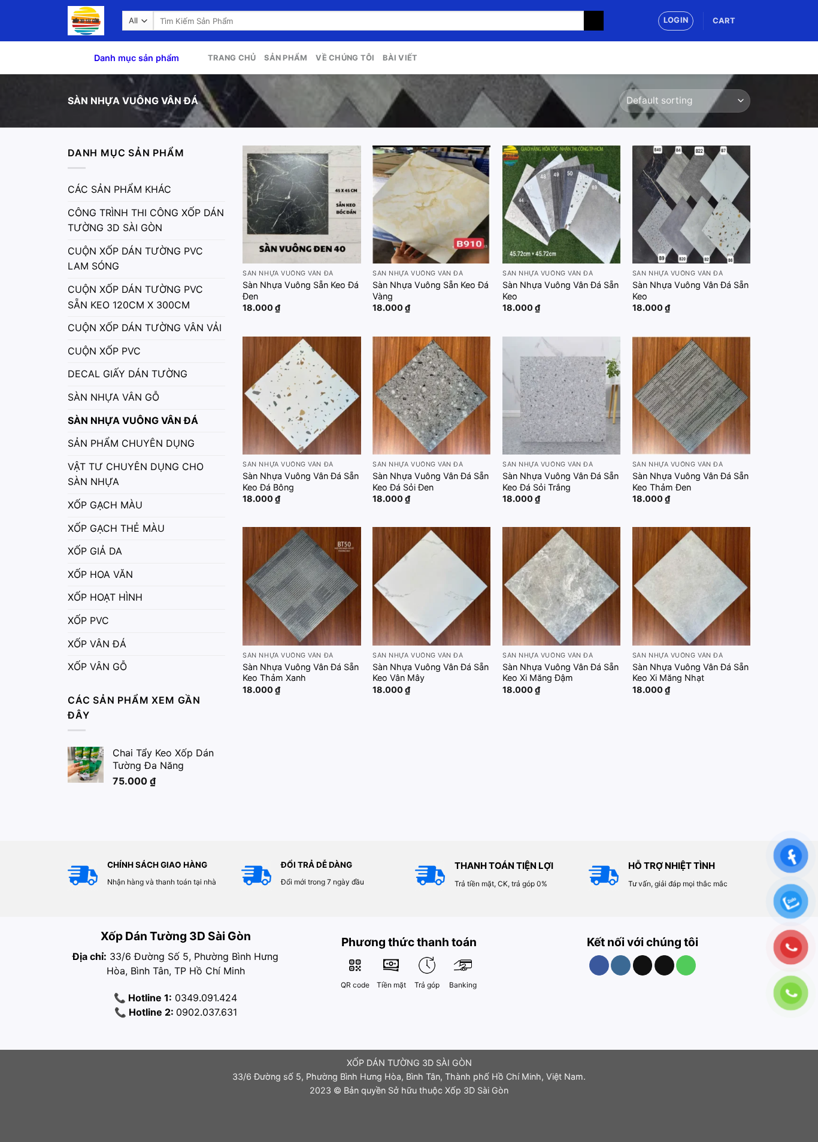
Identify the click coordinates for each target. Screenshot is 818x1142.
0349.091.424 (204, 998)
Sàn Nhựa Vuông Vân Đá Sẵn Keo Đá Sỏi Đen (430, 481)
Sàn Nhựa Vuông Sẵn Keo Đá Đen (301, 290)
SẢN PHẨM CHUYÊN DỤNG (131, 443)
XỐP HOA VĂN (100, 574)
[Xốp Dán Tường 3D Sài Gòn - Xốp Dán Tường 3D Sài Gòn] (86, 20)
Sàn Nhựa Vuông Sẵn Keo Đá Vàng (430, 290)
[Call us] (686, 965)
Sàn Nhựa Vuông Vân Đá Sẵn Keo (560, 290)
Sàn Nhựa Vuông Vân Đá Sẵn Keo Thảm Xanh (301, 672)
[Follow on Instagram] (621, 965)
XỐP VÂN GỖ (97, 667)
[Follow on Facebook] (599, 965)
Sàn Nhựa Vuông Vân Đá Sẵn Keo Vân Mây (430, 672)
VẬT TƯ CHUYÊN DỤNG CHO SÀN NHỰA (136, 474)
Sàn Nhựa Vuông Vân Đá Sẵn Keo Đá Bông (301, 481)
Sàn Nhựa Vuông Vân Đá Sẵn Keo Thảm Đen (690, 481)
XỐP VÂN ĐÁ (97, 644)
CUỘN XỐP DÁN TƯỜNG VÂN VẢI (145, 328)
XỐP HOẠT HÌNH (105, 597)
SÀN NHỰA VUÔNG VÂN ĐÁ (133, 420)
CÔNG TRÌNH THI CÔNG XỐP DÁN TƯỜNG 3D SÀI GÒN (146, 220)
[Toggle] (220, 190)
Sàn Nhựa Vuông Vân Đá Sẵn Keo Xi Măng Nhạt (690, 672)
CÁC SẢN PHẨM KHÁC (119, 189)
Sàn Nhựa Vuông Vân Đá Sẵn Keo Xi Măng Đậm (560, 672)
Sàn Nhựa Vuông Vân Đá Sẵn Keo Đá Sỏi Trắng (560, 481)
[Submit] (594, 21)
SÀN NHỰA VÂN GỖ (113, 397)
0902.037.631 (206, 1012)
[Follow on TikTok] (643, 965)
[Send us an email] (664, 965)
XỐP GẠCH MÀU (105, 505)
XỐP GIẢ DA (95, 551)
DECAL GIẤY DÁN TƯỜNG (127, 374)
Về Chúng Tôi (345, 57)
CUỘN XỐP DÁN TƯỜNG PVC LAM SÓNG (135, 258)
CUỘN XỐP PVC (104, 351)
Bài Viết (400, 57)
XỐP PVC (88, 620)
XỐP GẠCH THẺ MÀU (116, 528)
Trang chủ (232, 57)
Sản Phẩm (285, 57)
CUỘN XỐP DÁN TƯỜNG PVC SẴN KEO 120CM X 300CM (135, 297)
